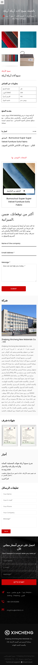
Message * (6, 262)
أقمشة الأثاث (20, 16)
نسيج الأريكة (30, 16)
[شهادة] (10, 435)
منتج (12, 16)
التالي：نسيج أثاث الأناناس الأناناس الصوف (18, 145)
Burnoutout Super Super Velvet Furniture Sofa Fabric (19, 201)
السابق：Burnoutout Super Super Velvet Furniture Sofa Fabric (16, 140)
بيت (7, 16)
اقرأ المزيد (5, 479)
